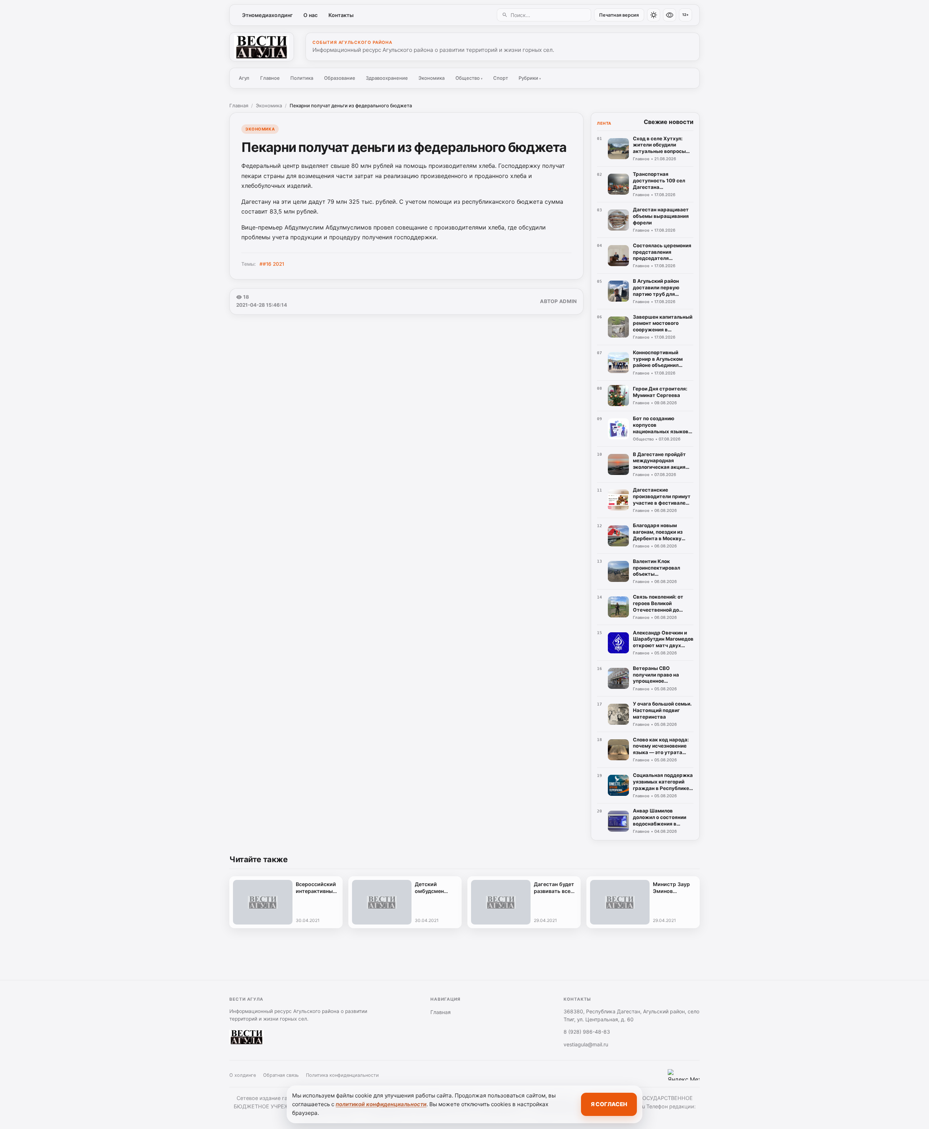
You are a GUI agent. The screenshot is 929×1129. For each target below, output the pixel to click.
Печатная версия (619, 15)
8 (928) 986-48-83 (587, 1032)
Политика (301, 78)
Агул (244, 78)
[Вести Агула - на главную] (261, 46)
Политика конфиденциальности (342, 1075)
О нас (310, 15)
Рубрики (530, 78)
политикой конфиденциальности (381, 1104)
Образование (339, 78)
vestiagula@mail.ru (586, 1044)
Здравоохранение (387, 78)
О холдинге (242, 1075)
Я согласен (609, 1104)
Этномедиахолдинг (267, 15)
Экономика (431, 78)
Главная (238, 105)
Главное (270, 78)
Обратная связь (281, 1075)
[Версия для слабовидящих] (669, 14)
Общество (469, 78)
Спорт (500, 78)
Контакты (340, 15)
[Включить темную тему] (653, 14)
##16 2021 (271, 264)
